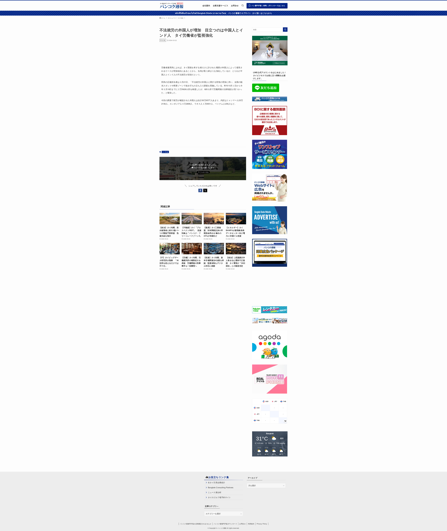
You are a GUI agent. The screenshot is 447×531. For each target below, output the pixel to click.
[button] (200, 190)
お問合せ (242, 524)
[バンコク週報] (171, 5)
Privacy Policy (262, 524)
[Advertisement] (201, 50)
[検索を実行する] (285, 29)
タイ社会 (165, 152)
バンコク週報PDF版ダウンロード (225, 524)
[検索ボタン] (242, 5)
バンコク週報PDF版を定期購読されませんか (195, 524)
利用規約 (251, 524)
